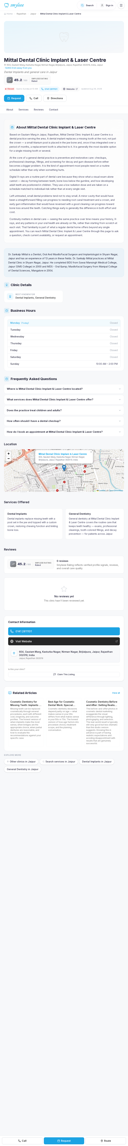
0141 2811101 (51, 89)
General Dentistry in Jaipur (22, 769)
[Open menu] (121, 5)
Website (70, 89)
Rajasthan (21, 13)
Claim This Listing (66, 674)
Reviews (39, 109)
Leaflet (102, 490)
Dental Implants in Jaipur (97, 761)
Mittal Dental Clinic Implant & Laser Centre (63, 454)
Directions (57, 98)
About (9, 109)
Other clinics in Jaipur (23, 761)
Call (36, 98)
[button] (64, 468)
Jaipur (33, 13)
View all (116, 693)
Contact (53, 109)
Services (23, 109)
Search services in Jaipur (60, 761)
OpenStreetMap (116, 490)
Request (66, 1140)
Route (107, 1140)
